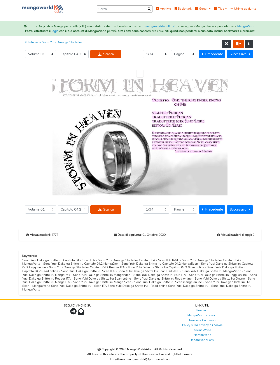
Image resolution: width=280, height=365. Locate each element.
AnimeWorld (202, 330)
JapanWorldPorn (202, 340)
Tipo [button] (220, 9)
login (55, 31)
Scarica (108, 54)
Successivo (238, 54)
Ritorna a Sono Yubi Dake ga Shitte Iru (55, 42)
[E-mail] (81, 313)
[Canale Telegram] (74, 313)
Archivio (165, 9)
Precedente (214, 54)
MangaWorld (246, 26)
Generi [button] (203, 9)
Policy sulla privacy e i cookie (202, 325)
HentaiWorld (202, 335)
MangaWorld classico (202, 315)
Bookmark (184, 9)
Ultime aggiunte (244, 9)
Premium (202, 310)
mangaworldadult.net (160, 26)
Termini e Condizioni (202, 320)
